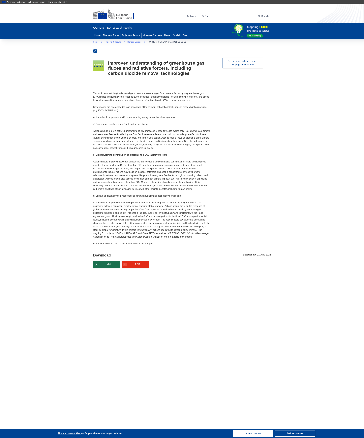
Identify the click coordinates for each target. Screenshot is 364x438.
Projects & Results (131, 35)
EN (95, 51)
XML (109, 264)
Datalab (176, 35)
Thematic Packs (111, 35)
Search (186, 35)
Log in (193, 16)
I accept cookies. (253, 433)
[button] (204, 16)
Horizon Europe (134, 42)
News (167, 35)
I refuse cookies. (295, 433)
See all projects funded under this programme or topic (243, 63)
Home (97, 35)
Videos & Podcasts (152, 35)
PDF (137, 264)
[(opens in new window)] (116, 14)
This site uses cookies (69, 433)
